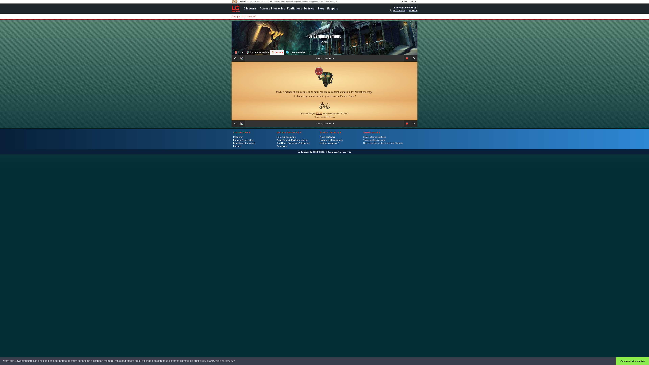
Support (332, 8)
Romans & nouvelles (272, 8)
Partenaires (282, 146)
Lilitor (324, 42)
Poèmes (309, 8)
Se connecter (399, 10)
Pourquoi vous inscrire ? (244, 16)
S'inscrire (413, 10)
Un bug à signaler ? (329, 143)
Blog (321, 8)
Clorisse (399, 143)
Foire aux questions (286, 137)
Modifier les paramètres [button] (221, 361)
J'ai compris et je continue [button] (632, 361)
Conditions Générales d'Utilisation (293, 143)
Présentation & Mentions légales (292, 140)
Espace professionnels (331, 140)
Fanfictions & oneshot (244, 143)
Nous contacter (327, 137)
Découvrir (250, 8)
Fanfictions (294, 8)
